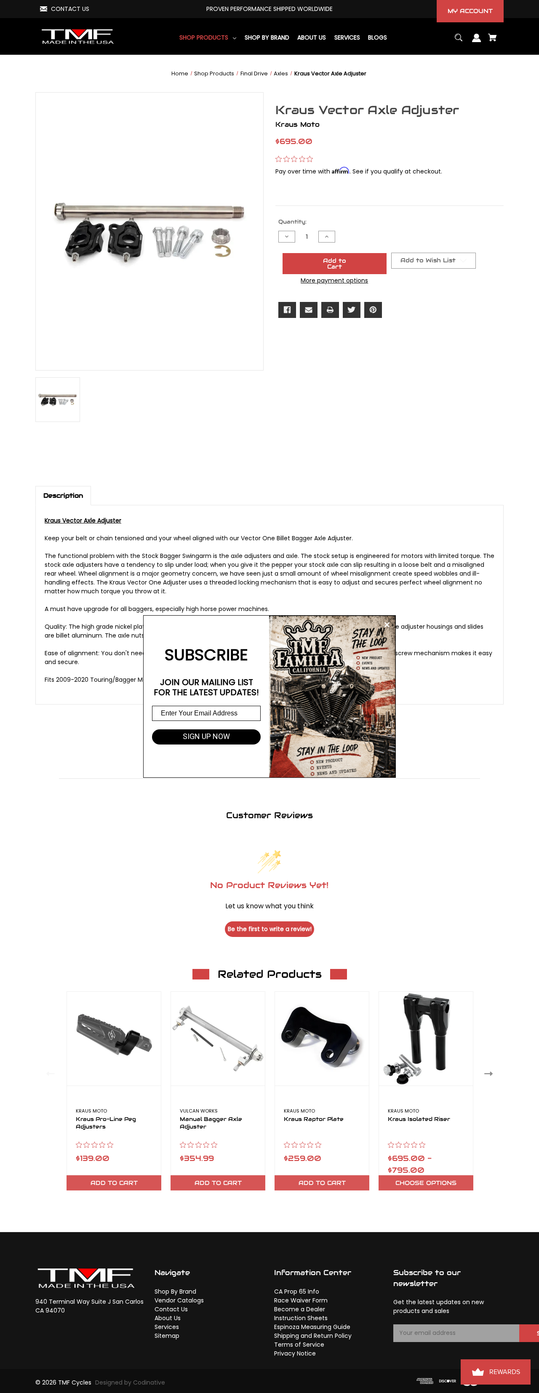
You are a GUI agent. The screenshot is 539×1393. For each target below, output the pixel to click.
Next (490, 1073)
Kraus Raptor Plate (314, 1119)
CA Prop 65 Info (296, 1291)
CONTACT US (70, 9)
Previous (48, 1073)
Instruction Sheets (301, 1318)
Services (167, 1327)
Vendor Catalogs (179, 1300)
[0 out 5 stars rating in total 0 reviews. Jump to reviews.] (296, 159)
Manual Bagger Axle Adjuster (211, 1123)
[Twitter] (351, 310)
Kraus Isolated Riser (419, 1119)
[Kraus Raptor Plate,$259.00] (322, 1039)
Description (63, 495)
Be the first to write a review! (270, 929)
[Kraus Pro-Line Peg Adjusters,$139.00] (114, 1039)
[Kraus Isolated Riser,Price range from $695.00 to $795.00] (426, 1039)
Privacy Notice (295, 1353)
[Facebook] (287, 310)
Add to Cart (114, 1183)
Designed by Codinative (130, 1382)
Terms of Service (299, 1344)
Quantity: (292, 221)
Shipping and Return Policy (313, 1336)
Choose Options (425, 1183)
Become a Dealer (299, 1309)
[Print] (330, 310)
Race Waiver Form (301, 1300)
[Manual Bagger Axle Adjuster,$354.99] (218, 1039)
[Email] (308, 310)
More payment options (334, 280)
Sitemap (167, 1336)
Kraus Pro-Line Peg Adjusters (106, 1123)
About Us (168, 1318)
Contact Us (171, 1309)
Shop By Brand (175, 1291)
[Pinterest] (373, 310)
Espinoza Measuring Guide (312, 1327)
